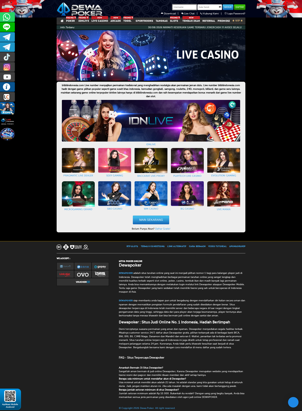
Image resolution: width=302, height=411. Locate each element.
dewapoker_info (7, 47)
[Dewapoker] (80, 8)
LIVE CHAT (7, 97)
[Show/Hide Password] (220, 7)
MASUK (228, 7)
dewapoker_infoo (7, 37)
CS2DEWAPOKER (7, 27)
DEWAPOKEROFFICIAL (7, 77)
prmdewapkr (7, 57)
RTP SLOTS (132, 246)
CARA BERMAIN (197, 246)
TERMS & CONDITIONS (153, 246)
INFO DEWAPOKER (7, 87)
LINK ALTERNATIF (176, 246)
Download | (172, 13)
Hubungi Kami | (213, 13)
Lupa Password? (236, 13)
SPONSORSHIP (237, 246)
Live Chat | (192, 13)
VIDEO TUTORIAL (217, 246)
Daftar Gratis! (162, 228)
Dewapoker (126, 273)
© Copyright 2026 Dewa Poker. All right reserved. (147, 408)
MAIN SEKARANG (151, 219)
